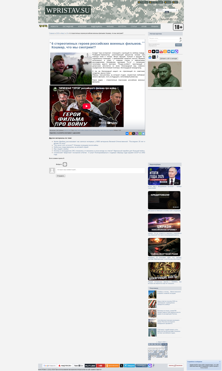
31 (149, 359)
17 (149, 354)
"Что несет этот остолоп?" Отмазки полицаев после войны (76, 145)
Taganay (111, 130)
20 (158, 354)
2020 (57, 33)
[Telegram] (143, 133)
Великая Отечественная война (92, 130)
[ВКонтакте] (127, 133)
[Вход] (65, 164)
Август (63, 33)
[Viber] (136, 133)
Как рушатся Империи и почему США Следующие (164, 210)
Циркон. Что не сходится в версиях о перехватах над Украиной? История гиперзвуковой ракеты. (165, 234)
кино (101, 130)
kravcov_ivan (67, 130)
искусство (105, 130)
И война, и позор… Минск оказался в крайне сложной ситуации (169, 292)
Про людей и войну (61, 149)
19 (155, 354)
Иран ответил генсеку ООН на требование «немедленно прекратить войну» (167, 302)
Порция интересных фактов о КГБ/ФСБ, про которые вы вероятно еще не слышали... (165, 282)
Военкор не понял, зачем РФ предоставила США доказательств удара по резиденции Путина (168, 312)
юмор (75, 130)
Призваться (153, 46)
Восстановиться (154, 44)
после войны (81, 130)
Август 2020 (162, 342)
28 (160, 356)
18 (152, 354)
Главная (52, 33)
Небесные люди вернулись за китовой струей (71, 147)
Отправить (60, 176)
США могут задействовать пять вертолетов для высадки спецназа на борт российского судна (168, 331)
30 (166, 356)
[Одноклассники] (130, 133)
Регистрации (204, 367)
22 (163, 354)
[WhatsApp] (140, 133)
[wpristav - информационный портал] (168, 58)
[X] (133, 133)
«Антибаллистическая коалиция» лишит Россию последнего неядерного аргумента (168, 321)
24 (67, 33)
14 (160, 351)
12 (155, 351)
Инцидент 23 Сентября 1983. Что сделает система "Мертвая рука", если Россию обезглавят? (165, 258)
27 (158, 356)
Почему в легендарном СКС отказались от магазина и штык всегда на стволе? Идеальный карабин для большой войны (99, 151)
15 (163, 351)
